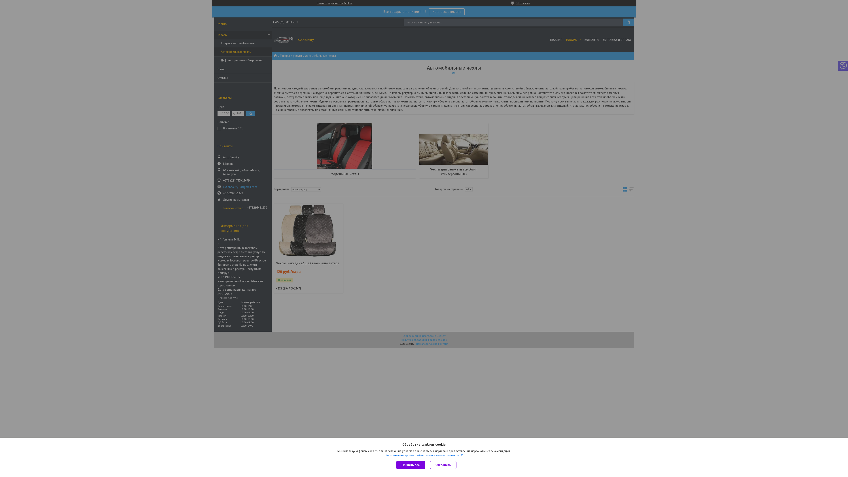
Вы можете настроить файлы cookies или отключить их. (422, 455)
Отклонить (443, 465)
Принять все (411, 465)
